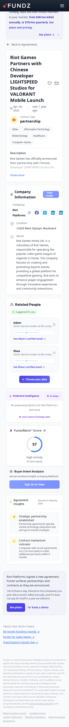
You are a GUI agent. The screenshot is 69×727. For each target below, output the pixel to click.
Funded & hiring (37, 713)
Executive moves (56, 717)
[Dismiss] (58, 35)
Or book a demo (38, 607)
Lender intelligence (12, 717)
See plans (16, 607)
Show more (17, 175)
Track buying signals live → (20, 642)
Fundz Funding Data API (41, 703)
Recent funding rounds (14, 713)
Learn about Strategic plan (36, 416)
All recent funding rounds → (21, 631)
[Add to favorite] (49, 83)
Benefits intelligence (35, 717)
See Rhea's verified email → (29, 367)
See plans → (46, 34)
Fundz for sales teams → (18, 637)
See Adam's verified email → (29, 338)
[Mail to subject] (56, 83)
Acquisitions (9, 720)
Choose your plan (36, 379)
